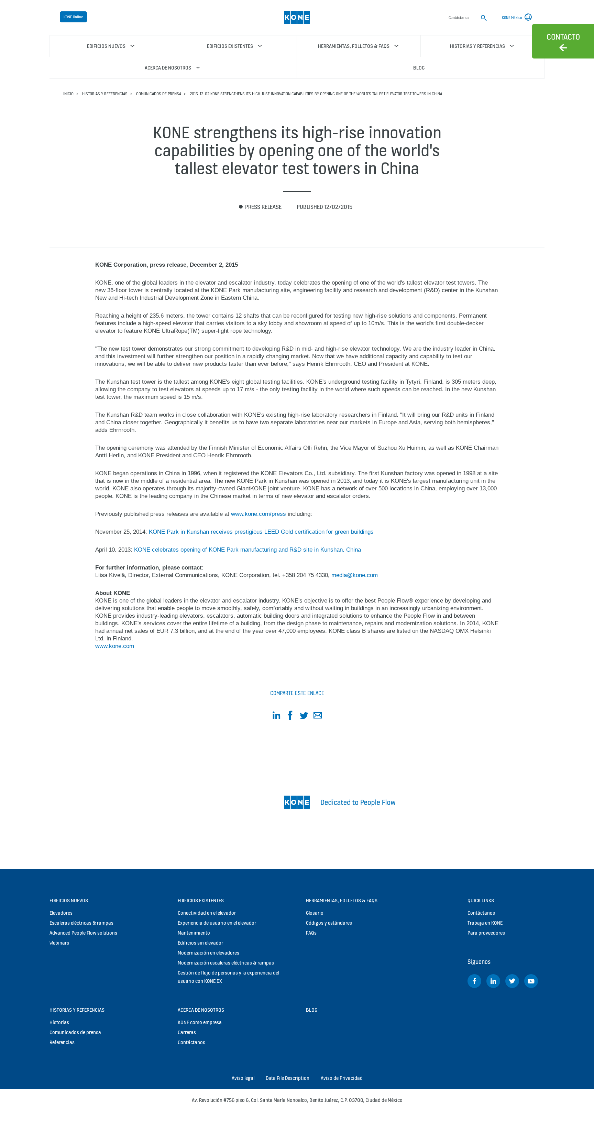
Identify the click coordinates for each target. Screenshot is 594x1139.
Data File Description (287, 1078)
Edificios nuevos (69, 900)
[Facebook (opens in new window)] (474, 981)
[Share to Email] (317, 717)
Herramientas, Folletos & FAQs (341, 900)
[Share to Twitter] (304, 717)
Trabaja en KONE (485, 922)
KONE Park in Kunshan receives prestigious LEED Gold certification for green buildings (261, 532)
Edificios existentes (201, 900)
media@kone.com (354, 575)
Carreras (187, 1032)
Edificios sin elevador (200, 942)
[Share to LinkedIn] (276, 717)
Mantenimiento (194, 932)
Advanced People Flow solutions (83, 932)
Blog (311, 1010)
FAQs (311, 932)
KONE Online (73, 16)
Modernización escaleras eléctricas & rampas (226, 962)
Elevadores (61, 912)
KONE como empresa (200, 1022)
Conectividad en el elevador (207, 912)
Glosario (314, 912)
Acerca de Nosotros (201, 1010)
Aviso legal (243, 1078)
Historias (59, 1022)
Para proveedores (486, 932)
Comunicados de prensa (158, 93)
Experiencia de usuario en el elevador (217, 922)
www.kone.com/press (258, 514)
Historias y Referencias (105, 93)
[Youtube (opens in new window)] (531, 981)
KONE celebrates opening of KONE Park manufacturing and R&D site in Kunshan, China (247, 549)
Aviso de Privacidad (342, 1078)
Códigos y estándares (329, 922)
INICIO (68, 93)
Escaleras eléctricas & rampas (81, 922)
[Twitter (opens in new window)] (512, 981)
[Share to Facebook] (290, 717)
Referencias (62, 1042)
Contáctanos (191, 1042)
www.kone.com (114, 646)
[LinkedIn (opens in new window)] (493, 981)
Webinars (59, 942)
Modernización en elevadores (208, 952)
